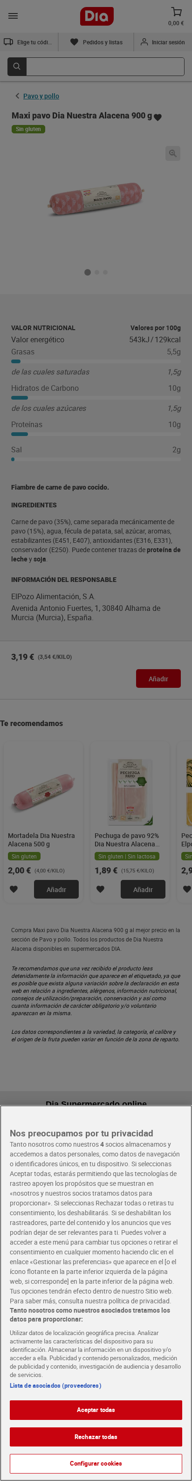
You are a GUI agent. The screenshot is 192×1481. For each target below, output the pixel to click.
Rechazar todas (96, 1437)
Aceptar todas (96, 1409)
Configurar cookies (96, 1463)
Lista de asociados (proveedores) (56, 1385)
